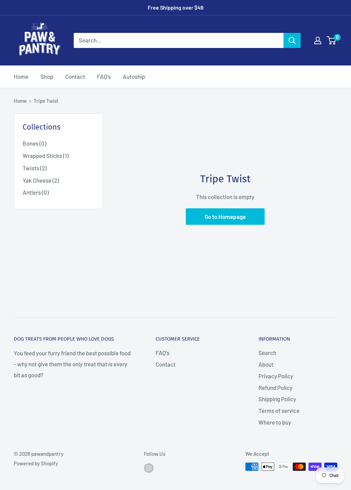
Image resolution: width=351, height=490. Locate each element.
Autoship (134, 76)
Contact (75, 76)
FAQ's (104, 76)
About (266, 364)
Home (21, 76)
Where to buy (274, 422)
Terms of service (279, 410)
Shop (46, 76)
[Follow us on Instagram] (149, 468)
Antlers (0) (36, 192)
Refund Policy (275, 387)
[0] (331, 40)
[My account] (317, 40)
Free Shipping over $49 (175, 7)
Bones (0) (34, 143)
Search (267, 352)
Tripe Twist (46, 101)
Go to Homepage (225, 216)
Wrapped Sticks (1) (46, 155)
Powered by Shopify (36, 463)
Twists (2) (35, 167)
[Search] (292, 40)
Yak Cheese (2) (41, 180)
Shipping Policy (277, 398)
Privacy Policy (275, 375)
